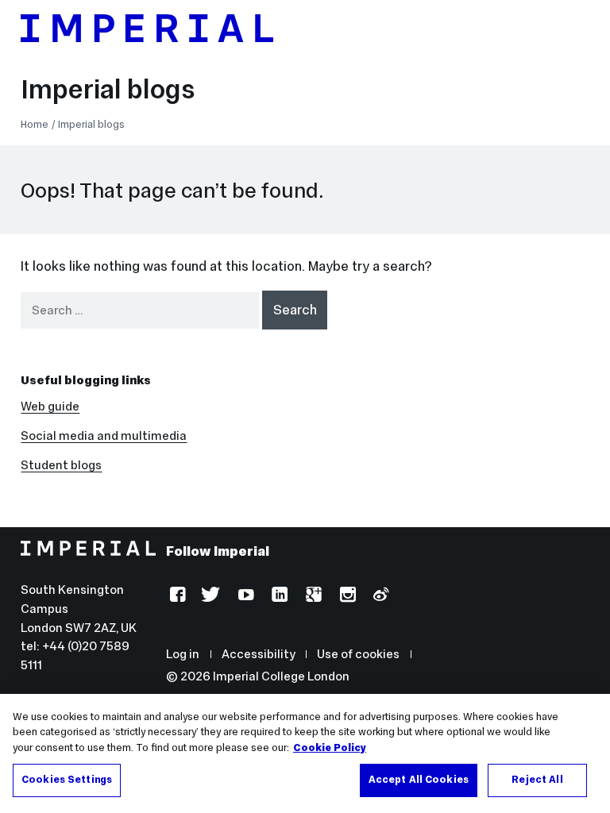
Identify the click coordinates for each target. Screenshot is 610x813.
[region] (305, 753)
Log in (182, 653)
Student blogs (61, 464)
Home (34, 124)
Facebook (176, 597)
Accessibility (258, 653)
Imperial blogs (108, 89)
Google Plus (312, 597)
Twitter (210, 597)
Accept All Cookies (419, 779)
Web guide (50, 406)
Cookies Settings (66, 779)
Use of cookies (358, 653)
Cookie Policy (329, 748)
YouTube (244, 597)
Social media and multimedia (104, 435)
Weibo (379, 597)
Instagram (346, 597)
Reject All (537, 779)
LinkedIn (278, 597)
